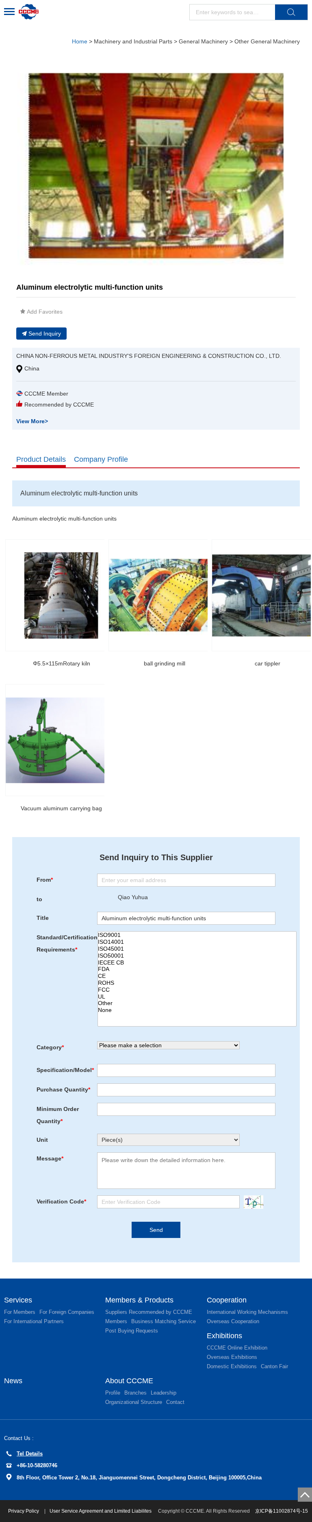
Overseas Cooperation (233, 1321)
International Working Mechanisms (247, 1312)
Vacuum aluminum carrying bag (61, 808)
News (13, 1381)
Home (79, 41)
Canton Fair (274, 1366)
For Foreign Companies (66, 1312)
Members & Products (139, 1300)
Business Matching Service (163, 1321)
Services (18, 1300)
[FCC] (197, 989)
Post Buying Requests (131, 1331)
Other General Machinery (267, 41)
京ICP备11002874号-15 (281, 1511)
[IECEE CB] (197, 962)
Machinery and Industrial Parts (133, 41)
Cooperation (227, 1300)
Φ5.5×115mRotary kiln (61, 663)
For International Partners (34, 1321)
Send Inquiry (44, 333)
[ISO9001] (197, 935)
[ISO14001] (197, 942)
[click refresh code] (251, 1202)
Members (116, 1321)
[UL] (197, 996)
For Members (19, 1312)
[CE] (197, 976)
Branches (135, 1393)
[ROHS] (197, 983)
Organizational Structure (133, 1402)
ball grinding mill (164, 663)
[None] (197, 1010)
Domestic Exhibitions (232, 1366)
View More (32, 421)
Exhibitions (224, 1336)
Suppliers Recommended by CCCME (148, 1312)
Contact (175, 1402)
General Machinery (203, 41)
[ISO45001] (197, 948)
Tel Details (30, 1454)
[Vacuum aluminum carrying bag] (61, 740)
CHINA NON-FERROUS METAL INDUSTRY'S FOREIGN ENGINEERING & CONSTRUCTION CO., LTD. (148, 356)
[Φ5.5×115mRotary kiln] (61, 595)
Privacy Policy (24, 1511)
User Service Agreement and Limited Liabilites (101, 1511)
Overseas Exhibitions (232, 1357)
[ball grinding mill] (164, 595)
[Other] (197, 1003)
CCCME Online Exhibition (237, 1348)
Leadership (163, 1393)
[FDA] (197, 969)
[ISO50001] (197, 955)
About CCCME (129, 1381)
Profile (112, 1393)
